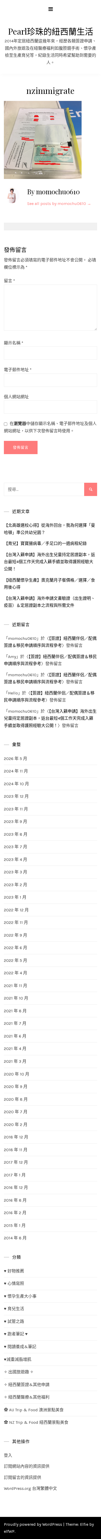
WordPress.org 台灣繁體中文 (30, 1488)
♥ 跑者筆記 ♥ (16, 1333)
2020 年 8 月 (16, 1099)
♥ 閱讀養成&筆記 (20, 1346)
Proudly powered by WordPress (33, 1524)
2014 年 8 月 (15, 1237)
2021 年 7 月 (15, 1023)
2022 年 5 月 (15, 960)
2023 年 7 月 (15, 846)
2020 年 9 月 (15, 1086)
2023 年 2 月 (15, 884)
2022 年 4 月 (15, 972)
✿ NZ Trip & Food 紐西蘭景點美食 (36, 1422)
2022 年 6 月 (15, 947)
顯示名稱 (13, 342)
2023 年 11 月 (16, 809)
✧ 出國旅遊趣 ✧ (18, 1371)
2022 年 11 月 (16, 922)
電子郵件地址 (18, 369)
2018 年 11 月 (15, 1149)
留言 (9, 280)
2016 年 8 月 (15, 1200)
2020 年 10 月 (16, 1074)
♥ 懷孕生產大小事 (20, 1296)
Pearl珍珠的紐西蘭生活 (50, 31)
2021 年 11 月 (15, 985)
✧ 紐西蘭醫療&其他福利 (26, 1397)
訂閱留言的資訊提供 (22, 1477)
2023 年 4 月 (15, 859)
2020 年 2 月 (15, 1124)
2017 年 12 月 (16, 1162)
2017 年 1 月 (15, 1175)
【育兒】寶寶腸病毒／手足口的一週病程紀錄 (45, 543)
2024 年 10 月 (16, 783)
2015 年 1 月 (15, 1225)
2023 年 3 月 (15, 872)
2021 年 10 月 (16, 998)
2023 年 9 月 (15, 821)
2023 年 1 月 (15, 897)
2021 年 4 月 (15, 1048)
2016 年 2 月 (15, 1212)
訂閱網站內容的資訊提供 (26, 1466)
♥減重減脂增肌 (17, 1359)
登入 (8, 1455)
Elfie (84, 1524)
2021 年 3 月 (15, 1061)
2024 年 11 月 (16, 771)
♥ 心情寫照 (14, 1283)
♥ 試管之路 (14, 1321)
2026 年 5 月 (15, 758)
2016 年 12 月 (16, 1187)
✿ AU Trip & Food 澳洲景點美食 (34, 1409)
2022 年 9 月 (15, 935)
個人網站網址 (16, 396)
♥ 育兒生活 (14, 1308)
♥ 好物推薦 (14, 1270)
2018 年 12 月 (16, 1137)
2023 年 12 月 (16, 796)
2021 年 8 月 (15, 1010)
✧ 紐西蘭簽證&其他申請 (26, 1384)
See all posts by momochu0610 (59, 203)
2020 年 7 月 (15, 1111)
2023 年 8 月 (15, 834)
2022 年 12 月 (16, 909)
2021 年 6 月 (15, 1036)
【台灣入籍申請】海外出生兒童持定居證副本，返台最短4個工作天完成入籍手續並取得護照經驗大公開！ (49, 561)
